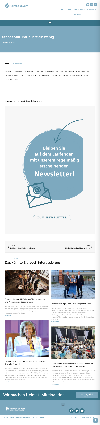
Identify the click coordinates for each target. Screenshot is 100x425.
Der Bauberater (43, 75)
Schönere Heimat (12, 75)
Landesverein (18, 71)
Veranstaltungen (11, 79)
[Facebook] (87, 4)
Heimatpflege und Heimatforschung (77, 71)
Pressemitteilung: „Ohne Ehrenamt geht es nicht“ (71, 304)
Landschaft (39, 71)
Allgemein (8, 71)
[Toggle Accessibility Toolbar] (95, 420)
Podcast (65, 75)
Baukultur (59, 71)
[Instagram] (95, 4)
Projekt (86, 75)
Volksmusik (29, 71)
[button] (50, 22)
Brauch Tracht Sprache (28, 75)
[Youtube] (91, 4)
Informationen (56, 75)
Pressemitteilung (76, 75)
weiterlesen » (8, 315)
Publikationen (49, 71)
